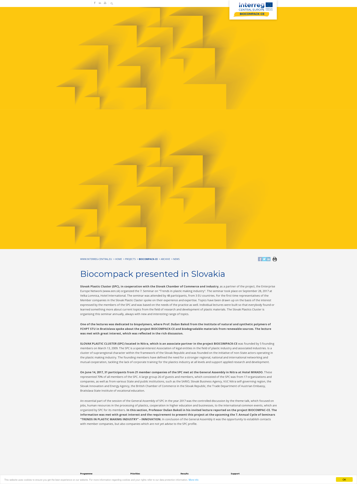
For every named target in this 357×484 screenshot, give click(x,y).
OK (344, 479)
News (176, 259)
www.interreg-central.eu (96, 259)
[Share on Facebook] (260, 259)
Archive (165, 259)
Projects (130, 259)
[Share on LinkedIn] (268, 259)
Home (118, 259)
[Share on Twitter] (264, 259)
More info (193, 479)
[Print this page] (274, 259)
